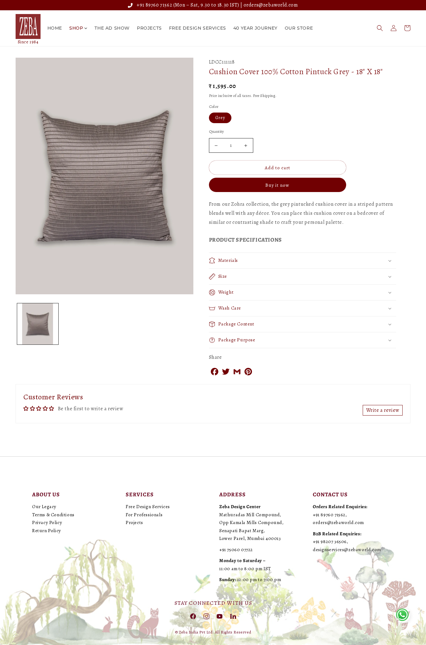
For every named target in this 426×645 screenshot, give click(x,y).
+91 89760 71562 (153, 5)
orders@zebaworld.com (271, 5)
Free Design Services (148, 506)
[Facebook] (193, 616)
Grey (220, 118)
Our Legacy (44, 506)
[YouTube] (219, 616)
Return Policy (46, 530)
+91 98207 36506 (330, 541)
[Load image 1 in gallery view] (37, 323)
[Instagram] (206, 616)
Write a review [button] (382, 410)
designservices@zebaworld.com (347, 549)
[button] (380, 28)
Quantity (216, 131)
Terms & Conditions (53, 515)
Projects (134, 522)
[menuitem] (54, 28)
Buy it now (277, 185)
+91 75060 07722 (236, 549)
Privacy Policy (47, 522)
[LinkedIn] (233, 616)
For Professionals (144, 515)
